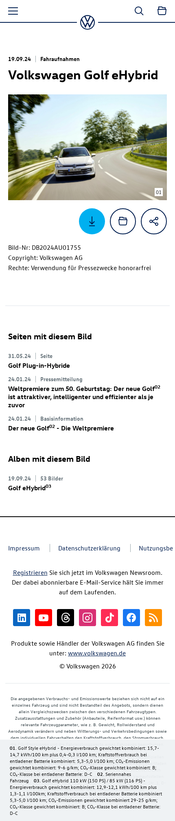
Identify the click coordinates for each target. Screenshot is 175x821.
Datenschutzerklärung (89, 548)
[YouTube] (43, 617)
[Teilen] (154, 221)
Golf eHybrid (29, 488)
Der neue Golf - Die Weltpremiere (61, 428)
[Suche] (139, 11)
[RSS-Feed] (153, 617)
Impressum (24, 548)
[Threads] (65, 617)
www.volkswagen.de (97, 653)
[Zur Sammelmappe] (162, 11)
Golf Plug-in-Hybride (39, 365)
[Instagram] (87, 617)
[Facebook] (131, 617)
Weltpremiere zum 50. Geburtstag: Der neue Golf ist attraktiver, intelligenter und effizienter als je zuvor (84, 396)
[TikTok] (109, 617)
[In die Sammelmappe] (123, 221)
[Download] (92, 221)
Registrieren (30, 572)
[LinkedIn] (21, 617)
